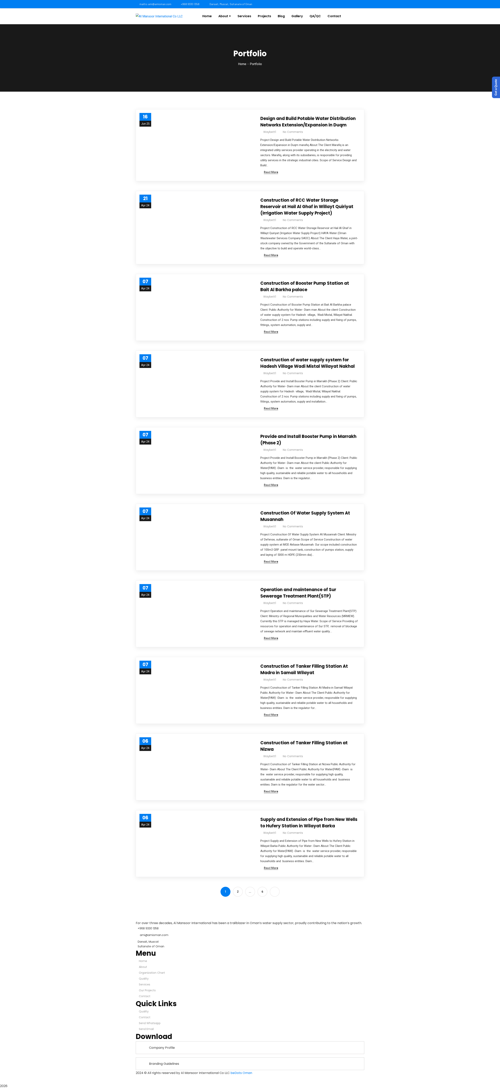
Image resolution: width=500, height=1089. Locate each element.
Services (144, 984)
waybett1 (269, 132)
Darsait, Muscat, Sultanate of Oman (230, 4)
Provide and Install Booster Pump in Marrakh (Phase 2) (308, 439)
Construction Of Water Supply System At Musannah (305, 516)
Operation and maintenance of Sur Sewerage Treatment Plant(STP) (298, 593)
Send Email (146, 1029)
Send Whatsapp (150, 1023)
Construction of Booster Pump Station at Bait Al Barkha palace (304, 286)
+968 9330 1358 (190, 4)
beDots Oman (241, 1073)
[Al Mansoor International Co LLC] (159, 16)
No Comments (293, 132)
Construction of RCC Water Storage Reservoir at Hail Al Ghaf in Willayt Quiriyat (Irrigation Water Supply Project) (306, 206)
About (143, 967)
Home (242, 64)
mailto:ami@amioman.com (155, 4)
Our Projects (147, 990)
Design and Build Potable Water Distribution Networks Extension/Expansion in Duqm (308, 121)
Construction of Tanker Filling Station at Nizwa (304, 746)
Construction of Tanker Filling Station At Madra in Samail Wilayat (304, 669)
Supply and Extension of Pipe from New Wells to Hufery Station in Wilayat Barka (308, 822)
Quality (144, 979)
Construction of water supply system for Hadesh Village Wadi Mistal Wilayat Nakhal (307, 363)
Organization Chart (152, 973)
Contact (144, 996)
